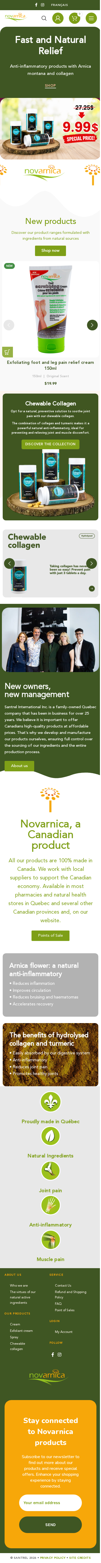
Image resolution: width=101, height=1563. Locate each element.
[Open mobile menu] (91, 18)
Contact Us (63, 1285)
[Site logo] (17, 18)
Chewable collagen (17, 1346)
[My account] (58, 18)
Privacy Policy (52, 1558)
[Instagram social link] (42, 5)
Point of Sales (65, 1310)
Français (59, 5)
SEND (50, 1524)
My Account (63, 1332)
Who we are (19, 1285)
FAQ (58, 1304)
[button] (7, 352)
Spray (14, 1337)
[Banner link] (50, 457)
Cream (15, 1324)
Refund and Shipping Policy (70, 1295)
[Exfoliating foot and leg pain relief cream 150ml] (50, 309)
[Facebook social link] (36, 5)
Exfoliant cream (21, 1331)
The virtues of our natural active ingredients (23, 1298)
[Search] (44, 18)
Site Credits (80, 1558)
